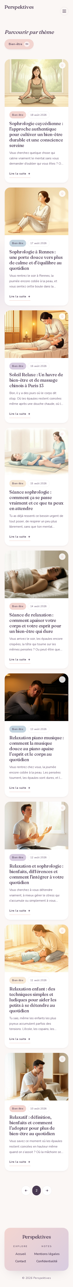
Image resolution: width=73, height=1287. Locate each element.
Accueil (20, 1254)
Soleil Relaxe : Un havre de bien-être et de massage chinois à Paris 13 (36, 380)
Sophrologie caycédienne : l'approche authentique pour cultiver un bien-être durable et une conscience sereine (36, 134)
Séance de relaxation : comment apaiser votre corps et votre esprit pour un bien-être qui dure (35, 623)
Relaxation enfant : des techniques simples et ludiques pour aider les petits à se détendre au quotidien (32, 1000)
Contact (20, 1261)
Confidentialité (46, 1261)
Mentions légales (47, 1254)
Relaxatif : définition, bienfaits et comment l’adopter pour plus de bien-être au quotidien (32, 1125)
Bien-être (17, 115)
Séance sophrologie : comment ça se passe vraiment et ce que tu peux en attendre (36, 500)
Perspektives (36, 1237)
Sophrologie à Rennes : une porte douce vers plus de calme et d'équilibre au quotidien (36, 260)
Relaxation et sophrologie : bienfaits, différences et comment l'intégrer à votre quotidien (36, 874)
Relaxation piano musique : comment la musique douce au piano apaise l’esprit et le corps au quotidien (36, 748)
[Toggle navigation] (64, 11)
